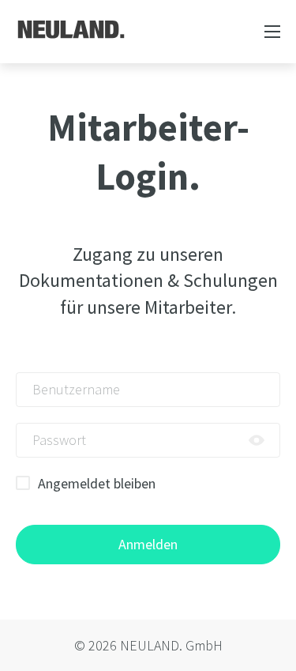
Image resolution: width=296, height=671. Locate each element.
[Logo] (71, 29)
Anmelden (148, 544)
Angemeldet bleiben (96, 483)
